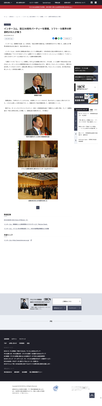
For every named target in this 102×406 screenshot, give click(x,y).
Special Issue (47, 3)
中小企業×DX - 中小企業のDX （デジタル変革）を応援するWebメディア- (25, 354)
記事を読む (7, 3)
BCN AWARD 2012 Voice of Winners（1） (16, 220)
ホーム (5, 16)
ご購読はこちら (66, 301)
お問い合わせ (13, 343)
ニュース (18, 16)
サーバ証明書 (82, 387)
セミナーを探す (33, 3)
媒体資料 (16, 372)
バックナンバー (72, 308)
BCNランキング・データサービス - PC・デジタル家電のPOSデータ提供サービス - (27, 359)
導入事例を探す (20, 3)
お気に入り (68, 38)
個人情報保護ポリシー (36, 372)
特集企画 (57, 3)
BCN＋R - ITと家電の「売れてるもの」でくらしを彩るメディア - (22, 351)
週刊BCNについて (80, 3)
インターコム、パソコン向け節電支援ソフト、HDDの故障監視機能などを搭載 (26, 228)
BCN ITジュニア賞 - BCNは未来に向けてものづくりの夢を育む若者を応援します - (27, 364)
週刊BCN (11, 16)
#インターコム (9, 38)
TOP (5, 343)
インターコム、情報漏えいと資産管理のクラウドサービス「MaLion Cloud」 (26, 224)
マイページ (22, 339)
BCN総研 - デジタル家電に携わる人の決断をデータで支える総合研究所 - (25, 356)
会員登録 (6, 339)
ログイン (14, 339)
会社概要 (24, 372)
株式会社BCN (8, 372)
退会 (28, 343)
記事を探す (67, 3)
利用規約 (21, 343)
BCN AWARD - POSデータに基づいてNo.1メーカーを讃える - (21, 361)
